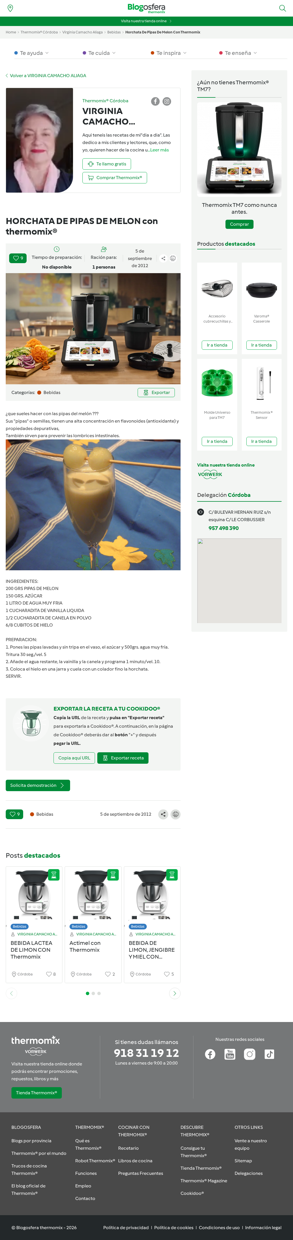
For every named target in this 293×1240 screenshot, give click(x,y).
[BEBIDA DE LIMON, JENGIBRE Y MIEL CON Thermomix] (152, 900)
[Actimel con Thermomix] (93, 900)
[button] (282, 8)
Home (11, 32)
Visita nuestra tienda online (144, 21)
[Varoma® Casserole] (261, 287)
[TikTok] (269, 1054)
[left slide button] (11, 993)
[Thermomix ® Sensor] (261, 383)
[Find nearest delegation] (10, 8)
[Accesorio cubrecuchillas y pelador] (217, 287)
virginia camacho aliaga (82, 32)
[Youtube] (229, 1054)
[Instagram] (249, 1054)
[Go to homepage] (146, 8)
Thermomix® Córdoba (39, 32)
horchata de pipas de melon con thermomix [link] (162, 32)
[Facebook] (210, 1054)
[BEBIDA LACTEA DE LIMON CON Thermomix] (34, 900)
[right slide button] (175, 993)
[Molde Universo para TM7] (217, 383)
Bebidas (19, 926)
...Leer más (158, 150)
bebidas (114, 32)
